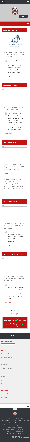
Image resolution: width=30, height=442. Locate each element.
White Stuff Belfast (10, 201)
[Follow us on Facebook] (13, 437)
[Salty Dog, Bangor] (14, 41)
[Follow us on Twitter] (19, 437)
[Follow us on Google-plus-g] (27, 437)
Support (5, 364)
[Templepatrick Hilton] (14, 153)
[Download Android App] (24, 437)
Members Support (8, 380)
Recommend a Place (8, 361)
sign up (21, 324)
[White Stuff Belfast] (14, 212)
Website (6, 173)
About (3, 420)
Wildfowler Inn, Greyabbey (13, 254)
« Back (12, 313)
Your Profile (6, 353)
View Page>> (8, 76)
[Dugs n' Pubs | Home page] (15, 10)
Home (4, 376)
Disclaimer (25, 420)
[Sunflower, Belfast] (14, 96)
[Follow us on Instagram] (16, 437)
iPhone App (6, 394)
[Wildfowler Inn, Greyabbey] (14, 265)
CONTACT (16, 335)
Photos (19, 420)
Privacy (8, 420)
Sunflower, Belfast (10, 85)
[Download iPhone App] (21, 437)
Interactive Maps (7, 357)
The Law (11, 423)
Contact (5, 384)
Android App (6, 397)
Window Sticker (7, 368)
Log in (23, 16)
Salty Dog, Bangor (10, 30)
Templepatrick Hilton (11, 142)
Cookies (14, 420)
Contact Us (18, 423)
